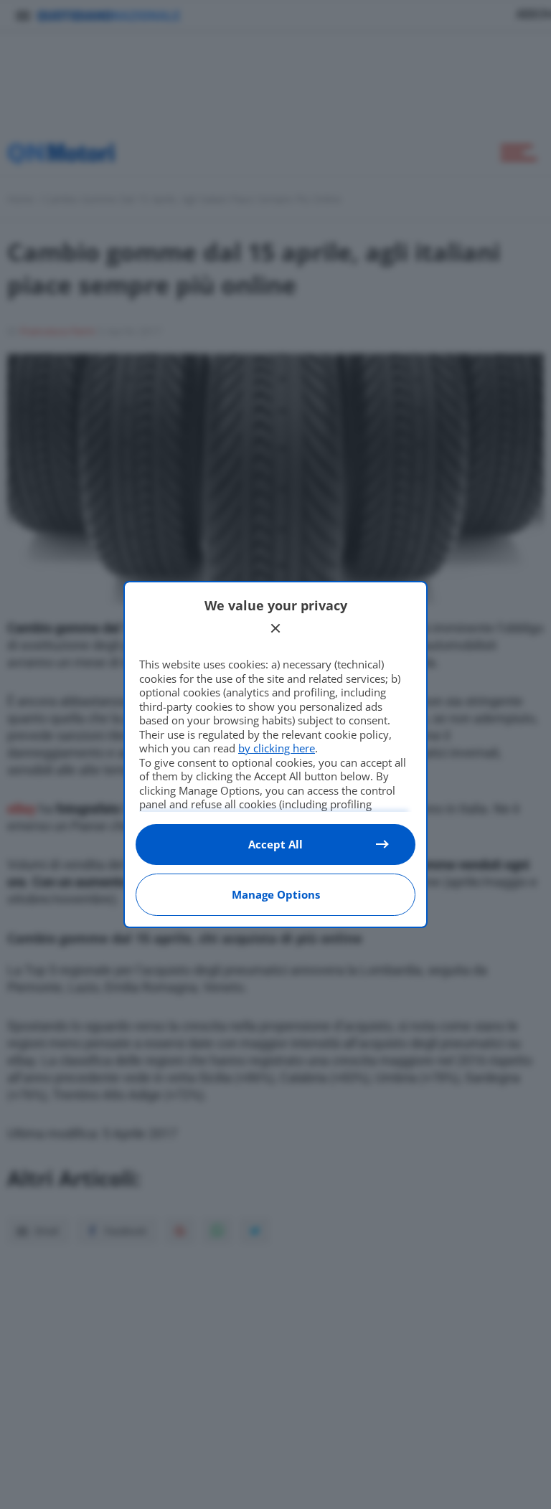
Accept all (275, 844)
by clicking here (276, 748)
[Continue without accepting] (275, 628)
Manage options (276, 894)
